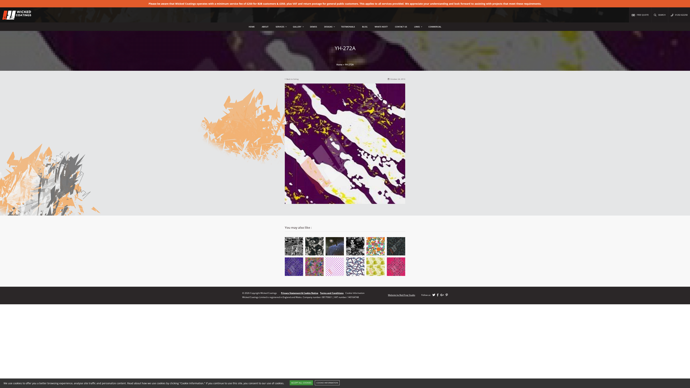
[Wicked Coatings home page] (14, 17)
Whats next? (381, 26)
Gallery (297, 26)
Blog (364, 26)
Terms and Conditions (332, 293)
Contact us (401, 26)
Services (280, 26)
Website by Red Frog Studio (401, 295)
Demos (313, 26)
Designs (328, 26)
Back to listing (292, 79)
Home (252, 26)
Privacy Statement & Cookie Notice (299, 293)
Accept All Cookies (301, 382)
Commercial (434, 26)
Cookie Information (327, 382)
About (265, 26)
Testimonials (348, 26)
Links (417, 26)
